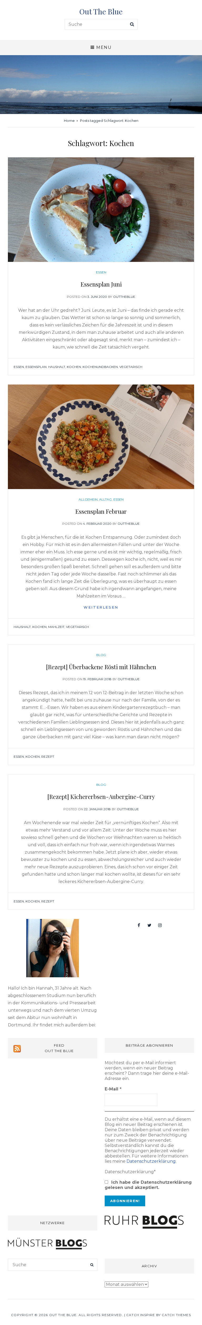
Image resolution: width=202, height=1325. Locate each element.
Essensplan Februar (101, 511)
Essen (101, 272)
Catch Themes (176, 1315)
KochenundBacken (100, 367)
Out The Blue (101, 11)
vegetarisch (130, 367)
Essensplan (36, 367)
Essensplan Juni (101, 284)
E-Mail (113, 1089)
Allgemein (88, 499)
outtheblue (124, 297)
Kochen (74, 367)
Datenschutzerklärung (151, 1161)
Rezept (47, 756)
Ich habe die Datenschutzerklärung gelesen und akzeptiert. (148, 1185)
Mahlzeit (56, 627)
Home (69, 120)
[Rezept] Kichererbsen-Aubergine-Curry (101, 797)
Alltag (105, 499)
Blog (101, 655)
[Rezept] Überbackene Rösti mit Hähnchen (101, 667)
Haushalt (56, 367)
